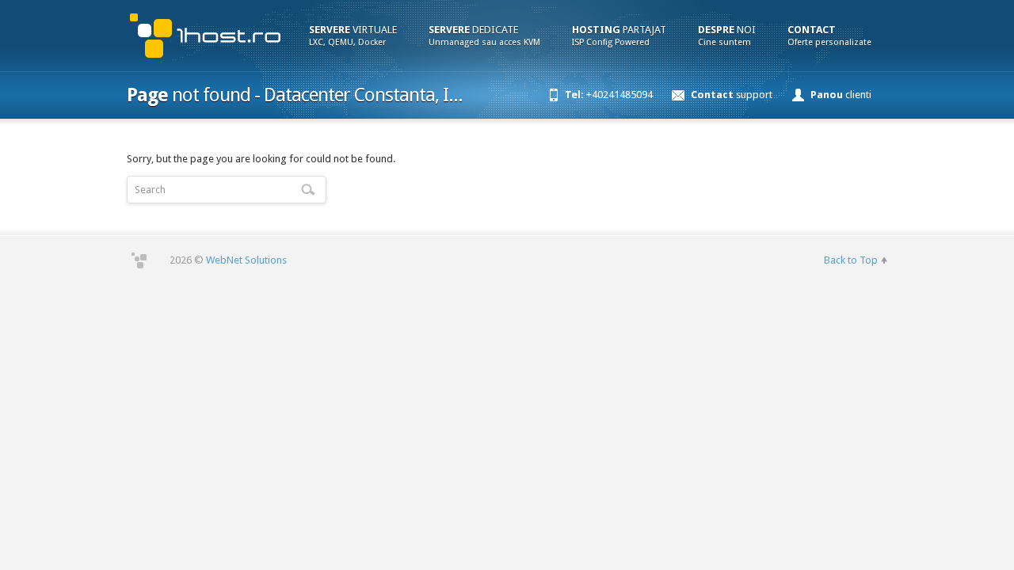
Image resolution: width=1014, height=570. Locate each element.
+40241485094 (609, 95)
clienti (840, 95)
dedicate (484, 36)
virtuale (353, 36)
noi (727, 36)
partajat (619, 36)
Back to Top (851, 260)
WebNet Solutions (246, 260)
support (731, 95)
